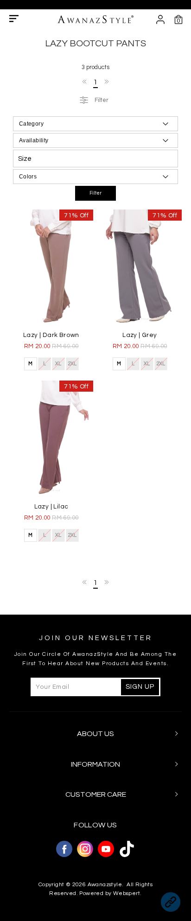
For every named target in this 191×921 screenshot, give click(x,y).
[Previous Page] (84, 81)
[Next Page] (106, 81)
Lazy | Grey (139, 335)
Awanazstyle (105, 885)
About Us (95, 733)
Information (95, 764)
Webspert (126, 893)
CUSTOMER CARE (95, 794)
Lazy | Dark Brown (51, 335)
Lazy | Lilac (51, 506)
